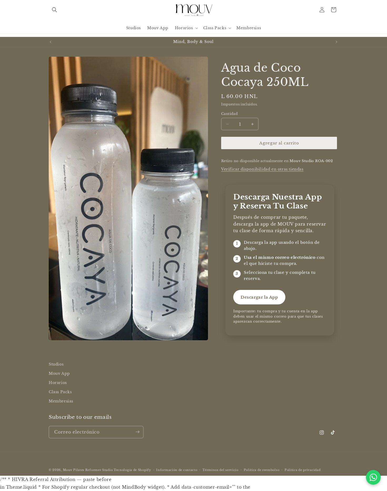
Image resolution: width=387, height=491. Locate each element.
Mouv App (59, 373)
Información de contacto (176, 470)
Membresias (61, 401)
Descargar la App (259, 297)
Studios (56, 364)
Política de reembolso (262, 470)
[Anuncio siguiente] (336, 42)
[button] (54, 10)
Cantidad (229, 113)
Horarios (58, 382)
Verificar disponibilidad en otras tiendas (262, 169)
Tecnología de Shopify (132, 470)
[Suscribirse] (137, 432)
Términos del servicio (220, 470)
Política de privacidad (302, 470)
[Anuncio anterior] (50, 42)
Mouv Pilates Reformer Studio (88, 470)
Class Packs (60, 392)
